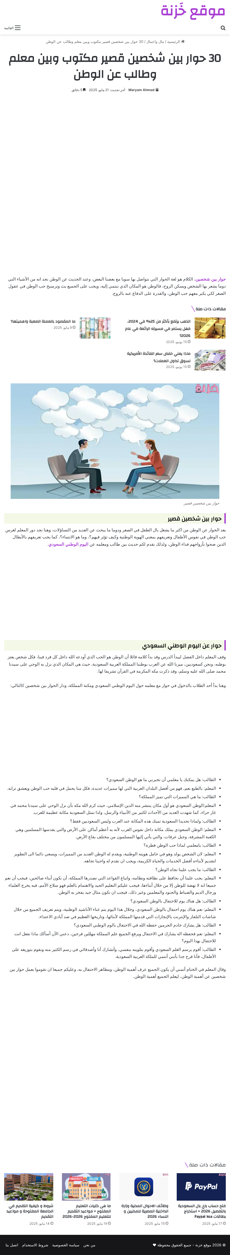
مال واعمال (155, 41)
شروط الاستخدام (35, 1245)
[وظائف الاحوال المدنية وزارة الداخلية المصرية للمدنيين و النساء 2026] (143, 1187)
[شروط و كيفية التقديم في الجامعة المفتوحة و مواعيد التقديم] (28, 1187)
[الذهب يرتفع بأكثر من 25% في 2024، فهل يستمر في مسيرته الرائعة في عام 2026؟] (210, 328)
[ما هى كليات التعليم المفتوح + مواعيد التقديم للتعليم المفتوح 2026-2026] (86, 1187)
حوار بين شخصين (211, 279)
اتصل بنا (12, 1245)
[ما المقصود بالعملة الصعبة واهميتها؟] (95, 328)
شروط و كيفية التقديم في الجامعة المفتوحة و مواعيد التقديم (29, 1211)
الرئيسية (174, 41)
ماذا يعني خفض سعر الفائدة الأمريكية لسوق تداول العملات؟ (158, 357)
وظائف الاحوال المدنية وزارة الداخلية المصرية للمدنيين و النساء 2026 (144, 1211)
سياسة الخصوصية (65, 1245)
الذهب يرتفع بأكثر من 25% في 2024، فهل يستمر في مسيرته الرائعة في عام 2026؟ (157, 328)
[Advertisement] (115, 141)
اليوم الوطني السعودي (68, 544)
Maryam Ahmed (141, 90)
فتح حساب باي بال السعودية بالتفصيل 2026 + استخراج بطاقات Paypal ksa (202, 1211)
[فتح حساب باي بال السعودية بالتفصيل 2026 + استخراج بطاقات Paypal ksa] (201, 1187)
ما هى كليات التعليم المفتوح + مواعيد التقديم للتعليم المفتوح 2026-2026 (87, 1211)
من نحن (89, 1245)
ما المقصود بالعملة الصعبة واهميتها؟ (43, 321)
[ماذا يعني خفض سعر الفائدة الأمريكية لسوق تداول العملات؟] (210, 360)
